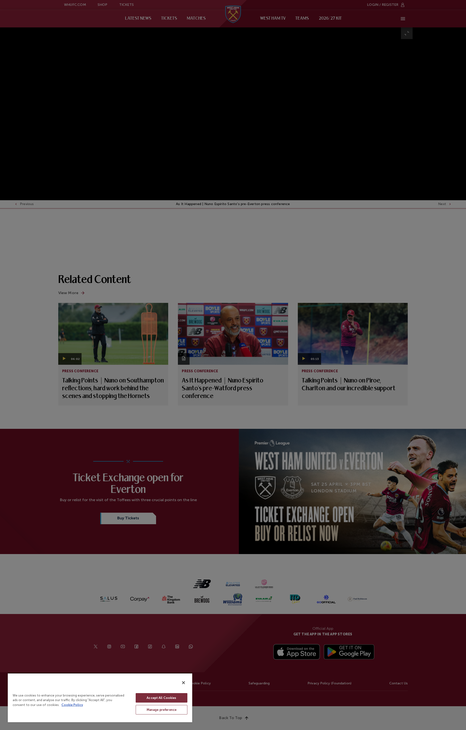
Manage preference (161, 710)
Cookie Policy (72, 705)
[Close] (183, 682)
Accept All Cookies (161, 698)
